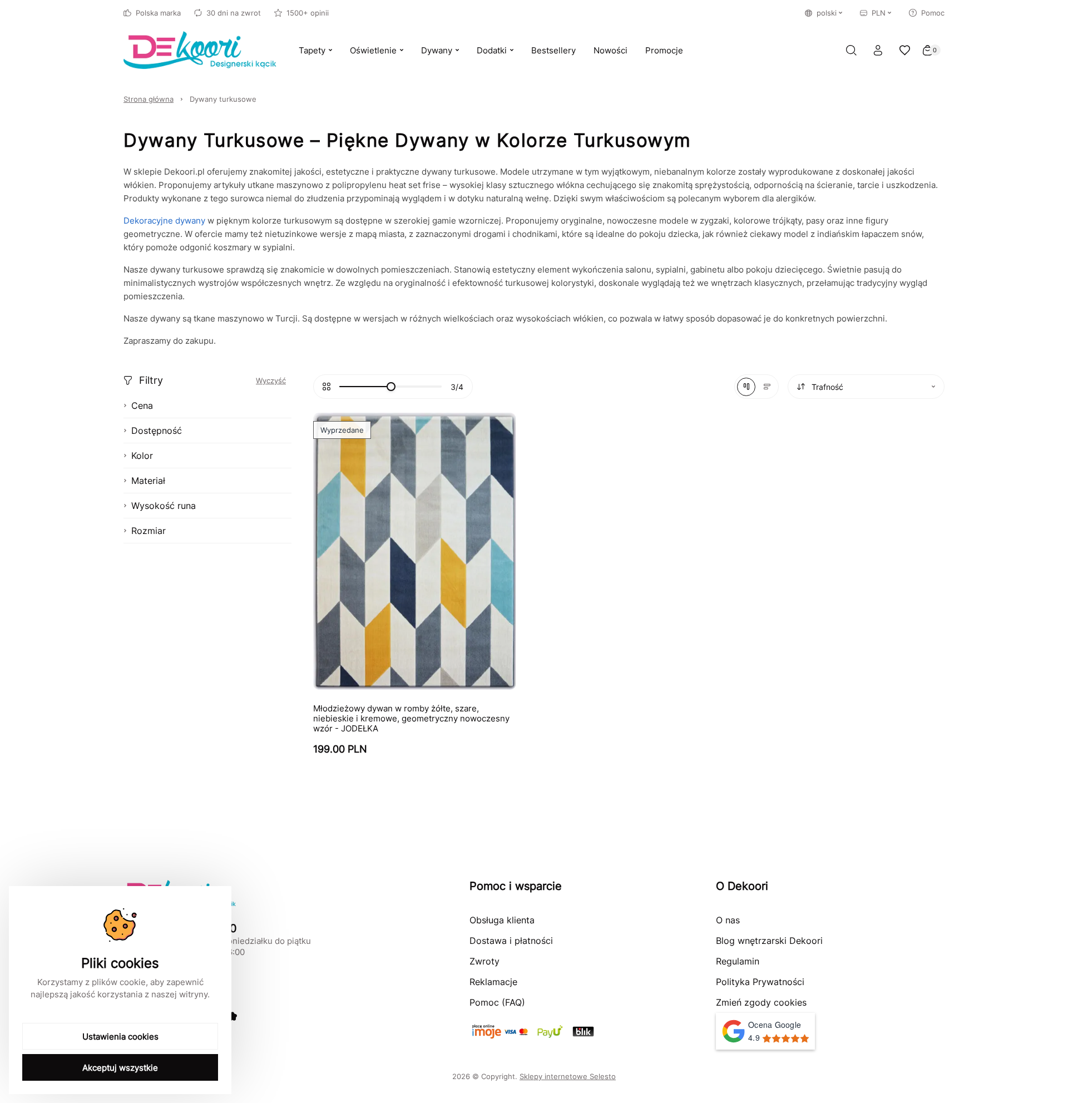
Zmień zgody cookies (761, 1002)
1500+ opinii (307, 12)
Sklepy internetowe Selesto (568, 1076)
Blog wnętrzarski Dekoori (769, 940)
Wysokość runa (163, 505)
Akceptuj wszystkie (120, 1067)
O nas (728, 920)
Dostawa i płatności (511, 940)
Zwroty (484, 961)
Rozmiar (148, 530)
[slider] (391, 386)
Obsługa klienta (502, 920)
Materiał (148, 480)
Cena (142, 405)
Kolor (142, 455)
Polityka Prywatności (760, 981)
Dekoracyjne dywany (164, 220)
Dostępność (156, 430)
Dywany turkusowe (223, 99)
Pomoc (933, 12)
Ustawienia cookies (120, 1036)
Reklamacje (493, 981)
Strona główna (148, 99)
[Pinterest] (232, 1016)
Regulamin (737, 961)
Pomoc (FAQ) (497, 1002)
